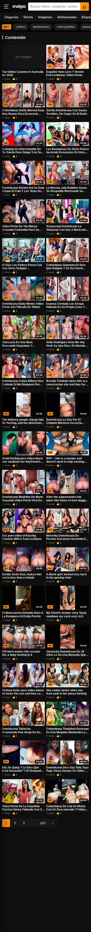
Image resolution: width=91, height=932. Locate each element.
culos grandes (66, 26)
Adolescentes (67, 17)
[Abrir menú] (6, 6)
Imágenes (45, 17)
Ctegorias (11, 17)
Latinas (20, 26)
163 (43, 823)
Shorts (28, 17)
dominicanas (41, 26)
